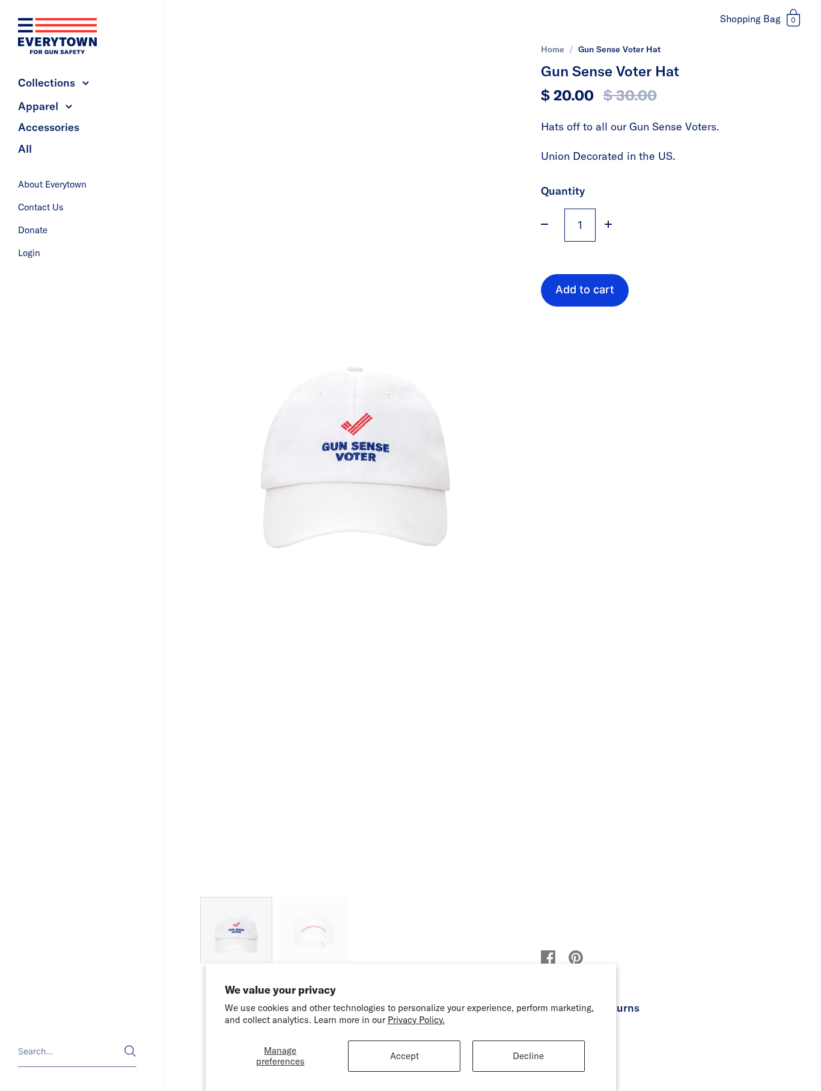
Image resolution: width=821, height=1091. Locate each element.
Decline (528, 1056)
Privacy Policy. (416, 1019)
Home (552, 49)
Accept (404, 1056)
